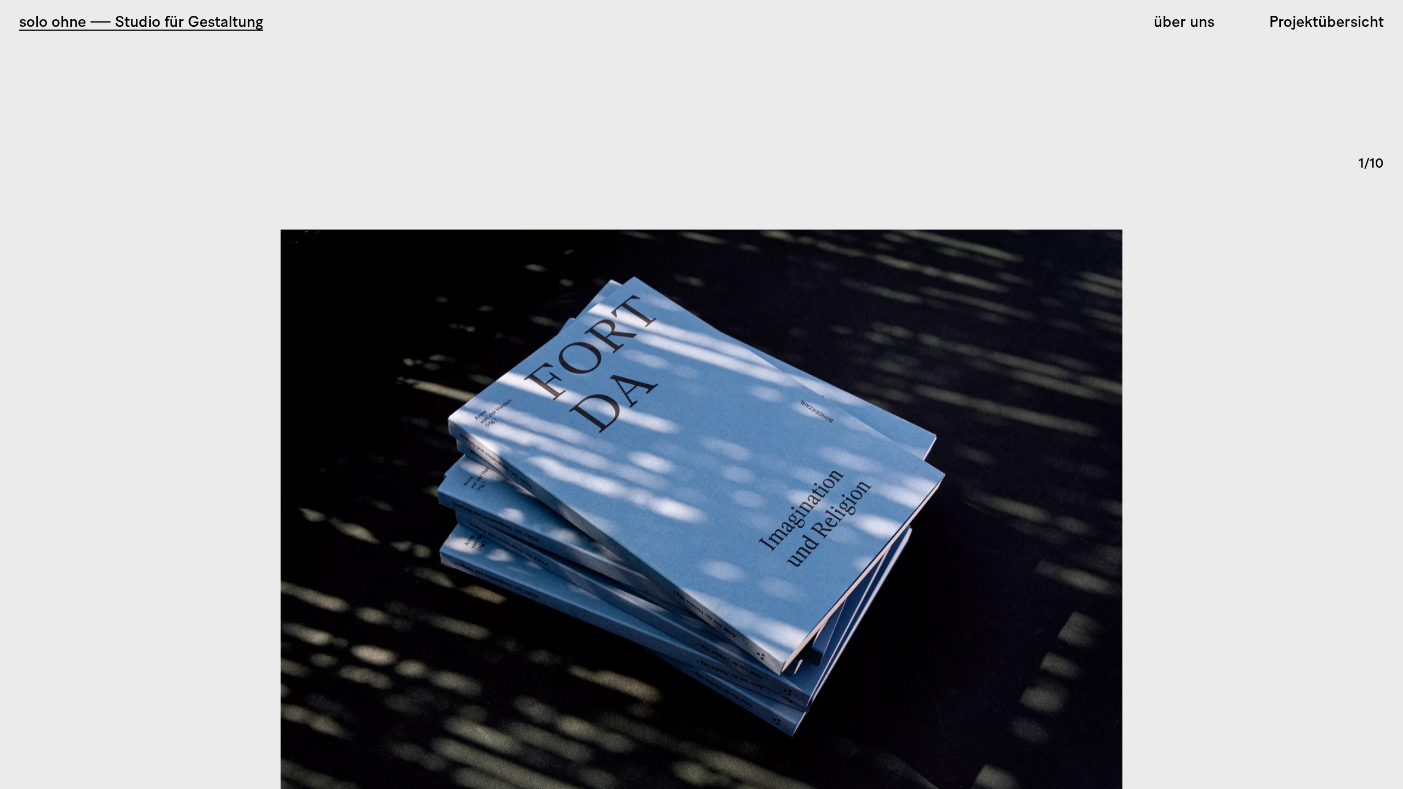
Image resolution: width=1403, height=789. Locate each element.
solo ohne (141, 23)
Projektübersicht (1326, 23)
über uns (1184, 23)
